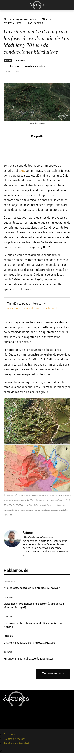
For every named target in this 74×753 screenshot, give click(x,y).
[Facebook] (24, 144)
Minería (46, 19)
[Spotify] (17, 726)
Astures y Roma (13, 23)
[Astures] (37, 5)
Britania (8, 652)
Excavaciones (10, 581)
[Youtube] (24, 726)
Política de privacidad (16, 743)
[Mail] (34, 560)
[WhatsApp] (49, 144)
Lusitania (8, 597)
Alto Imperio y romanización (20, 19)
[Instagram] (29, 560)
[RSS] (39, 560)
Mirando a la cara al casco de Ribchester (33, 308)
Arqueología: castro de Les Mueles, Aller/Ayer (32, 588)
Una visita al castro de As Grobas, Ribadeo (29, 642)
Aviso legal (10, 734)
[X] (32, 144)
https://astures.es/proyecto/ (38, 537)
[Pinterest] (41, 144)
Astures (14, 66)
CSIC (22, 171)
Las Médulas (20, 60)
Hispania (8, 636)
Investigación (35, 23)
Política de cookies (15, 739)
